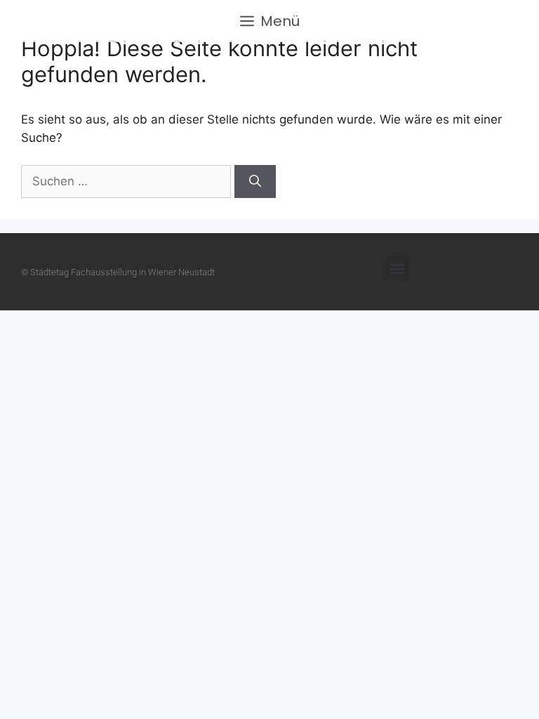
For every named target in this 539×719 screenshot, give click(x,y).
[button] (397, 268)
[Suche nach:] (127, 181)
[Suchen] (255, 182)
